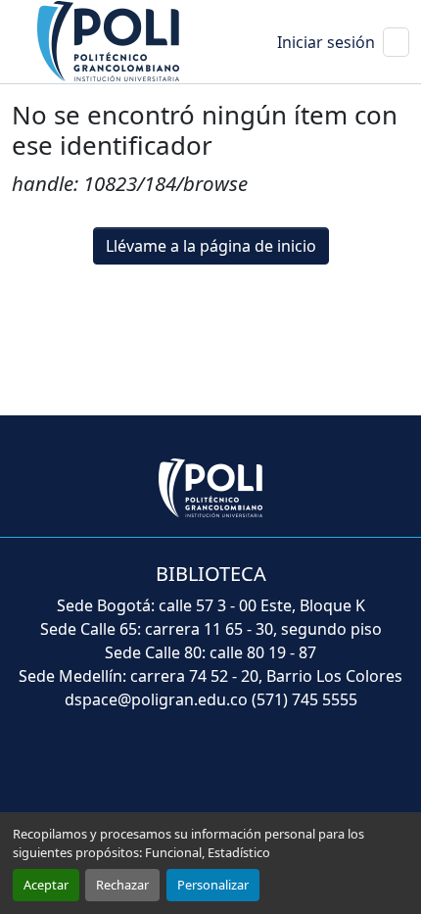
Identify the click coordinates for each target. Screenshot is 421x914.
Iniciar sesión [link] (326, 42)
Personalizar (213, 884)
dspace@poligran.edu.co (156, 699)
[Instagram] (296, 771)
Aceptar (46, 884)
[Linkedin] (253, 771)
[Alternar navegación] (396, 42)
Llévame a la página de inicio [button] (211, 246)
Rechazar (122, 884)
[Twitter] (167, 771)
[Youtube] (210, 771)
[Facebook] (124, 771)
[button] (110, 40)
